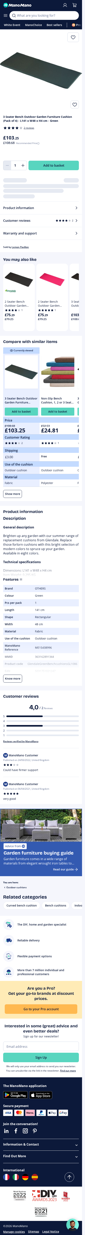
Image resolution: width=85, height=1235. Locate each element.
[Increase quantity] (23, 165)
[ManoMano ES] (35, 1177)
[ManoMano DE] (25, 1177)
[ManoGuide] (72, 1225)
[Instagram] (25, 1131)
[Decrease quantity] (7, 165)
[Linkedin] (6, 1131)
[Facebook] (16, 1131)
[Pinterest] (35, 1131)
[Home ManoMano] (31, 5)
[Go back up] (69, 1177)
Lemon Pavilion (20, 247)
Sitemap (33, 1231)
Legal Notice (50, 1231)
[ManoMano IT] (16, 1177)
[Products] (5, 15)
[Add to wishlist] (75, 105)
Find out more (68, 1070)
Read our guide (63, 869)
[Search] (14, 15)
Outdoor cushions (16, 887)
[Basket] (74, 5)
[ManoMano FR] (6, 1177)
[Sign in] (65, 5)
